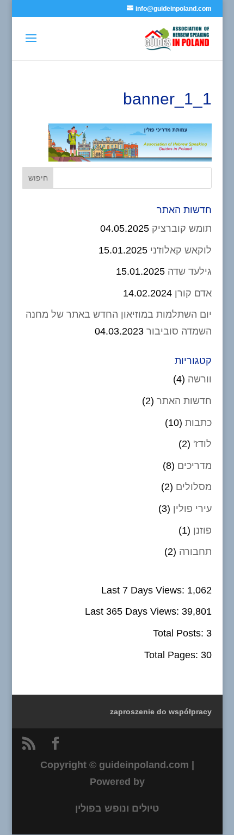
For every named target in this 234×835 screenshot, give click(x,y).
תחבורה (195, 551)
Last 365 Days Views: (133, 611)
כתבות (198, 422)
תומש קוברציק (182, 228)
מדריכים (194, 465)
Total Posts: (179, 633)
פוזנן (202, 530)
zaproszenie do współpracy (161, 711)
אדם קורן (193, 293)
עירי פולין (192, 508)
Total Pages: (172, 655)
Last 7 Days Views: (144, 590)
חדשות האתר (184, 400)
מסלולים (194, 486)
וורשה (200, 379)
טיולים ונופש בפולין (117, 808)
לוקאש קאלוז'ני (181, 250)
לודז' (202, 443)
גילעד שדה (190, 271)
